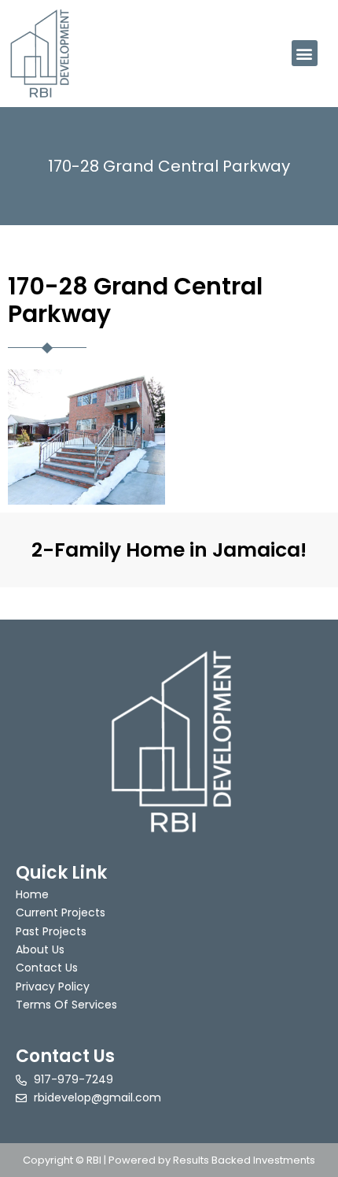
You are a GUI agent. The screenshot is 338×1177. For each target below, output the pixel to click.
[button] (305, 53)
